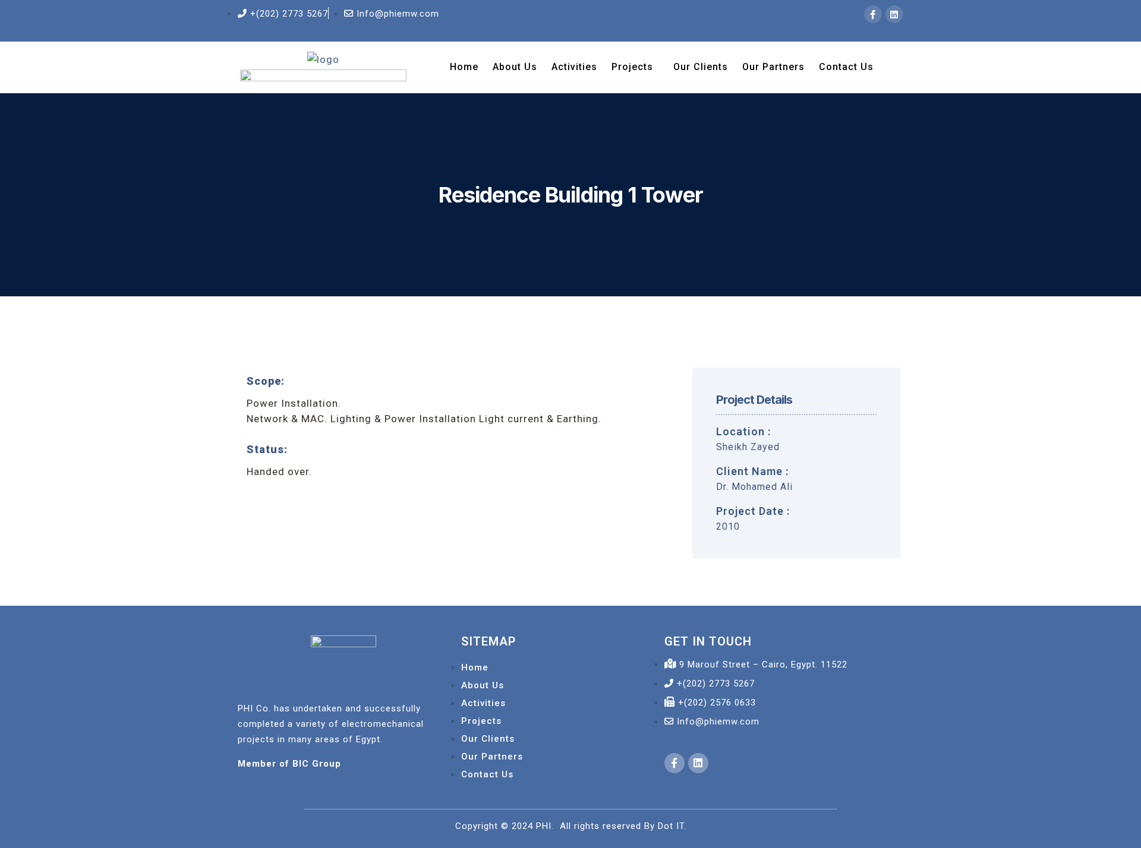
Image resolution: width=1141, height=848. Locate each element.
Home (464, 66)
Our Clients (700, 66)
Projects (632, 66)
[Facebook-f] (873, 14)
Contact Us (846, 66)
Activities (574, 66)
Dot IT (671, 826)
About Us (515, 66)
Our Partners (773, 66)
